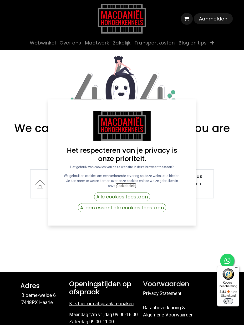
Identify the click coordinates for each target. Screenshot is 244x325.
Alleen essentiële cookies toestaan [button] (122, 207)
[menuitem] (43, 42)
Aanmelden (213, 18)
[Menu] (236, 268)
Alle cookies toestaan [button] (122, 196)
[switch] (228, 301)
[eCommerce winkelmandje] (187, 19)
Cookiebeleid (126, 186)
